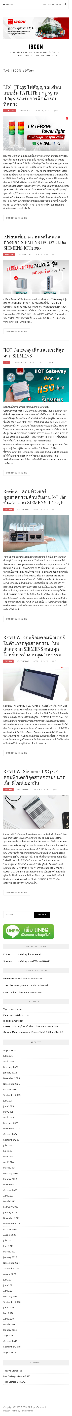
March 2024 (9, 1167)
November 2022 (11, 1223)
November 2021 (11, 1262)
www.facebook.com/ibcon (28, 978)
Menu (9, 4)
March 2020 (9, 1324)
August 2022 (9, 1234)
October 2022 (10, 1229)
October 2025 (10, 1089)
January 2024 (10, 1178)
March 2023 (9, 1201)
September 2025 (12, 1094)
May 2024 (8, 1156)
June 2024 (8, 1150)
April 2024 (8, 1162)
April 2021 (8, 1290)
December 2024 (11, 1128)
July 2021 (8, 1279)
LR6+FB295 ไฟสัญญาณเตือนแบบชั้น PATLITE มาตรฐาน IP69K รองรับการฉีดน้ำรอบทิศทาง (32, 95)
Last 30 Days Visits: (13, 1376)
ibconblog (26, 110)
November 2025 (11, 1083)
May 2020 (8, 1313)
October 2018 (10, 1341)
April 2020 (8, 1318)
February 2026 (10, 1067)
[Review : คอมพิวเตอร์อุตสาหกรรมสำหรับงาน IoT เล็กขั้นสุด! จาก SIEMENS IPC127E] (36, 533)
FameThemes (27, 1410)
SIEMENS (9, 254)
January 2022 (10, 1257)
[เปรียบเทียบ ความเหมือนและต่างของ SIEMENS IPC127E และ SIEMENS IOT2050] (36, 277)
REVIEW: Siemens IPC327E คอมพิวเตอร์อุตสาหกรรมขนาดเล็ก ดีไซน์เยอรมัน (34, 777)
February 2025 (10, 1123)
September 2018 (12, 1346)
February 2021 (10, 1296)
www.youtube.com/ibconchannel (31, 985)
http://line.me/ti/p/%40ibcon (27, 992)
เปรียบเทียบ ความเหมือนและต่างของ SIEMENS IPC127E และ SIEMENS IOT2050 (34, 242)
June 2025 (8, 1106)
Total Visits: (9, 1381)
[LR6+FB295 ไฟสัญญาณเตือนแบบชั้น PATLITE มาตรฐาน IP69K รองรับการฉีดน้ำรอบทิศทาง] (36, 133)
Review (8, 509)
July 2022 (8, 1240)
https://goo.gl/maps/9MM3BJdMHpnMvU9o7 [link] (41, 1031)
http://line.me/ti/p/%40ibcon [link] (44, 1026)
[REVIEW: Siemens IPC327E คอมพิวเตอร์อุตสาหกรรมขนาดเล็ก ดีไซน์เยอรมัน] (36, 811)
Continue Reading (16, 218)
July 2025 (8, 1100)
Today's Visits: (10, 1370)
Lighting (10, 110)
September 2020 (12, 1301)
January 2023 (10, 1212)
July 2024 (8, 1145)
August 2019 (9, 1335)
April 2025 (8, 1117)
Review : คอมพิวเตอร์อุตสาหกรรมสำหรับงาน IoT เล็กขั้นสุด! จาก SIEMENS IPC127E (35, 497)
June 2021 (8, 1285)
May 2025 (8, 1111)
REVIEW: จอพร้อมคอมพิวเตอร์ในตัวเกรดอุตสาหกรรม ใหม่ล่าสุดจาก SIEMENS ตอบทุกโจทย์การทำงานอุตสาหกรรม (34, 645)
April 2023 (8, 1195)
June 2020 (8, 1307)
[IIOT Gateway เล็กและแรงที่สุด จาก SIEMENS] (36, 384)
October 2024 (10, 1134)
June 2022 (8, 1246)
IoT (7, 362)
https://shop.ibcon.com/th (28, 954)
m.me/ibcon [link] (17, 1020)
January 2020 (10, 1329)
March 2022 (9, 1251)
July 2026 (8, 1055)
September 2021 (12, 1268)
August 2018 (9, 1352)
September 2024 (12, 1139)
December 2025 (11, 1078)
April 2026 (8, 1061)
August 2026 (9, 1050)
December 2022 (11, 1218)
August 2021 (9, 1273)
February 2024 (10, 1173)
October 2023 (10, 1190)
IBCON (36, 46)
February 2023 (10, 1206)
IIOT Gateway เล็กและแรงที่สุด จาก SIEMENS (33, 353)
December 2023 (11, 1184)
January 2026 (10, 1072)
